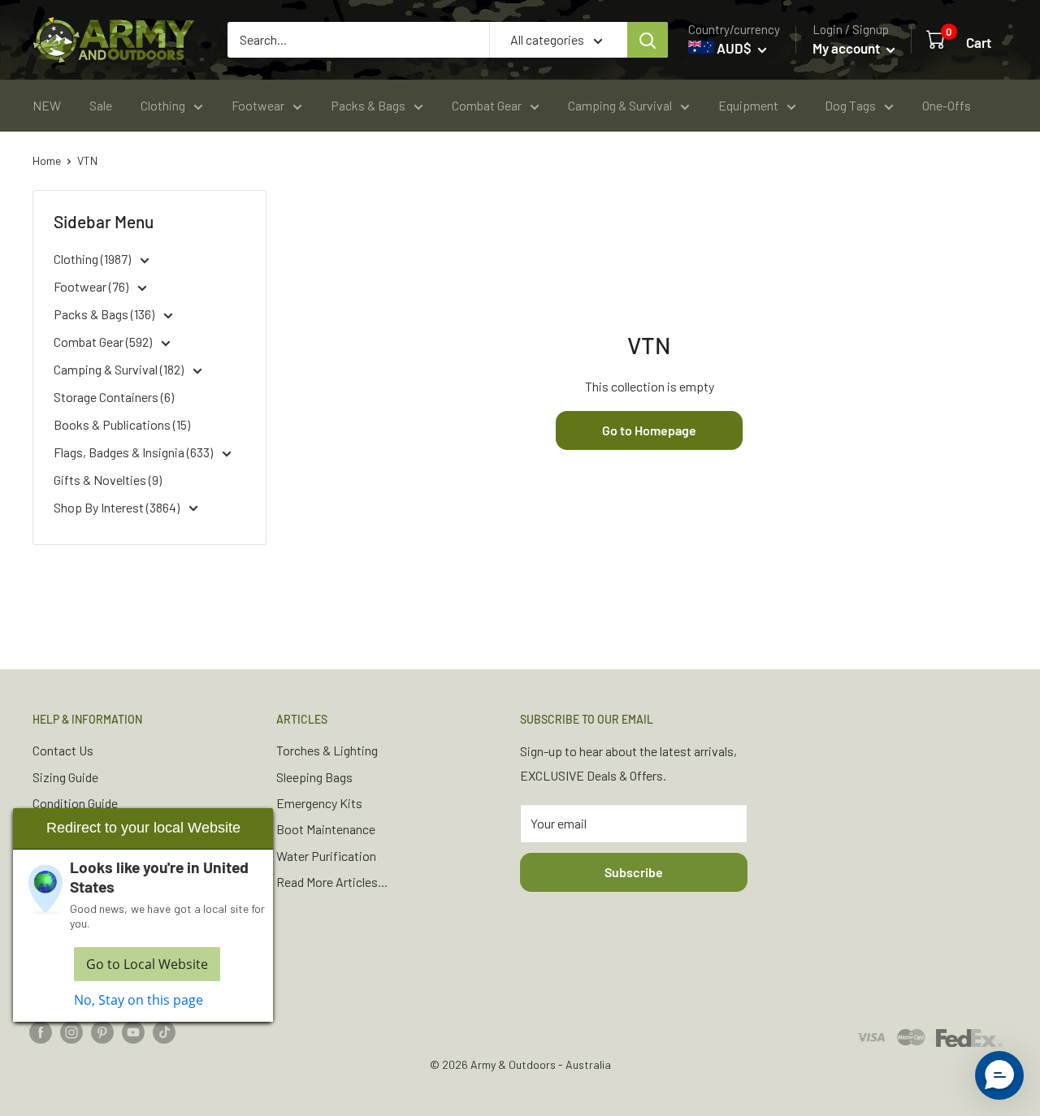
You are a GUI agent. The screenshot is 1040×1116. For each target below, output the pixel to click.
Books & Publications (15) (122, 424)
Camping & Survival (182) (120, 369)
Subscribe (633, 872)
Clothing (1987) (93, 258)
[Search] (647, 40)
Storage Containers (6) (114, 396)
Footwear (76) (92, 286)
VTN (87, 160)
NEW (46, 105)
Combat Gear (487, 105)
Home (46, 160)
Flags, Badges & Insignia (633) (134, 452)
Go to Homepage (649, 430)
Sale (100, 105)
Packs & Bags (368, 105)
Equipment (748, 105)
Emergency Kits (319, 803)
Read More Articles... (332, 881)
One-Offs (946, 105)
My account (847, 48)
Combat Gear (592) (104, 341)
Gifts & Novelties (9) (108, 479)
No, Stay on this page (138, 1000)
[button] (999, 1075)
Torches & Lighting (327, 750)
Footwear (258, 105)
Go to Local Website (147, 964)
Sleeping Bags (314, 777)
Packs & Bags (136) (105, 314)
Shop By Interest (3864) (118, 507)
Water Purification (326, 855)
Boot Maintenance (325, 829)
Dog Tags (850, 105)
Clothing (163, 105)
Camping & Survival (620, 105)
